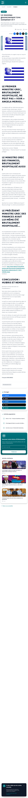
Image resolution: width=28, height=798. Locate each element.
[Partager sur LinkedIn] (20, 33)
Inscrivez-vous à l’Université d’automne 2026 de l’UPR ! (14, 428)
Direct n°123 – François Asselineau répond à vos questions (15, 418)
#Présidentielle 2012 (7, 384)
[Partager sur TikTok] (23, 33)
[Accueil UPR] (2, 3)
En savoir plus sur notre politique (11, 794)
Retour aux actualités (8, 506)
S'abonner (14, 452)
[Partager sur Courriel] (26, 33)
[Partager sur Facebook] (14, 33)
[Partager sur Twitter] (17, 33)
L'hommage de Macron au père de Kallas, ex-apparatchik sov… (15, 423)
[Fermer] (24, 786)
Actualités (9, 6)
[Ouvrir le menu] (25, 2)
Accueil (3, 6)
